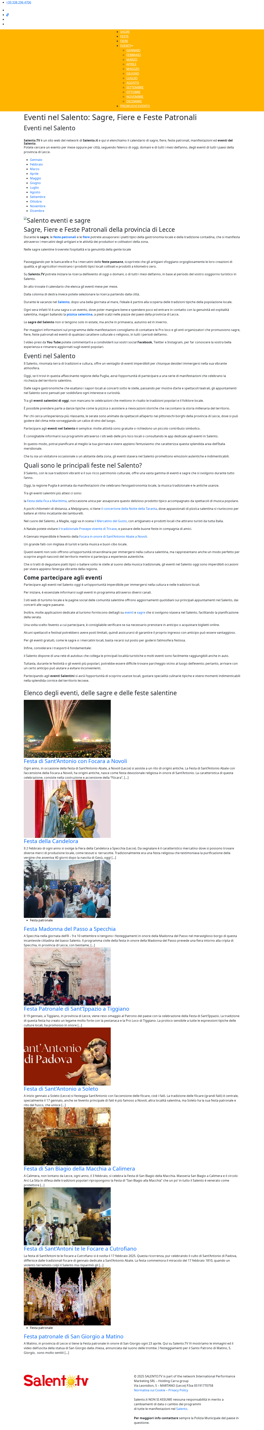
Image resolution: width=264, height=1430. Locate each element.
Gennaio (36, 160)
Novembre (37, 206)
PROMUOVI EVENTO (135, 106)
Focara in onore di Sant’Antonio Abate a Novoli (113, 536)
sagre (141, 612)
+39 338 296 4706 (18, 2)
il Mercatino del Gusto (111, 521)
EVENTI (125, 45)
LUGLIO (132, 78)
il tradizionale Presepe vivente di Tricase (88, 529)
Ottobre (36, 201)
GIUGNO (132, 73)
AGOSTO (132, 83)
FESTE (124, 36)
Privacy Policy (178, 1390)
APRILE (131, 64)
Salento (181, 1409)
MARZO (131, 59)
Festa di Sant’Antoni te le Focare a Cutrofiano (80, 1248)
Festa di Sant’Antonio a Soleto (61, 1088)
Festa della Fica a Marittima (47, 501)
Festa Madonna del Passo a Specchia (70, 928)
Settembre (37, 197)
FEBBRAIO (133, 55)
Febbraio (36, 164)
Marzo (34, 169)
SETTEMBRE (135, 87)
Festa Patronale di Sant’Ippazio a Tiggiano (76, 1008)
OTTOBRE (133, 92)
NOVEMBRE (134, 97)
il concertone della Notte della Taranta (129, 509)
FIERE (124, 41)
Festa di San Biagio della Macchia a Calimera (79, 1168)
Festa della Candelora (51, 841)
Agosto (35, 192)
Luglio (34, 187)
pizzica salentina (80, 314)
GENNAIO (133, 50)
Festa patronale (41, 920)
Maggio (35, 178)
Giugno (35, 183)
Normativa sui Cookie (150, 1390)
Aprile (34, 173)
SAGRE (125, 32)
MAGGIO (132, 69)
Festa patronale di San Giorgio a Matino (73, 1336)
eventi (129, 612)
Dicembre (37, 211)
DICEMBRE (134, 101)
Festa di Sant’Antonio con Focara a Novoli (75, 761)
